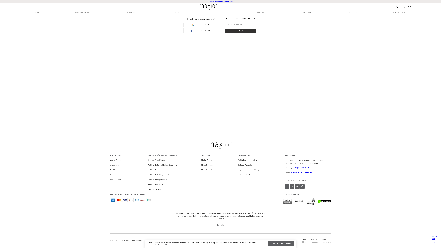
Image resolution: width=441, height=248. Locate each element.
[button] (220, 1)
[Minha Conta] (403, 7)
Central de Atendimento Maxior (220, 2)
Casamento (131, 12)
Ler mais (220, 225)
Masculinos (307, 12)
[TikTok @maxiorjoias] (297, 186)
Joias (37, 12)
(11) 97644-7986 (301, 168)
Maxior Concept (82, 12)
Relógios (176, 12)
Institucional (399, 12)
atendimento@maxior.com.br (303, 172)
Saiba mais (163, 245)
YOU (217, 12)
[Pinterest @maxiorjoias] (302, 186)
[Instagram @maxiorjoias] (292, 186)
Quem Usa (353, 12)
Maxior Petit (261, 12)
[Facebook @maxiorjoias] (287, 186)
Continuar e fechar (281, 244)
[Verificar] (324, 203)
